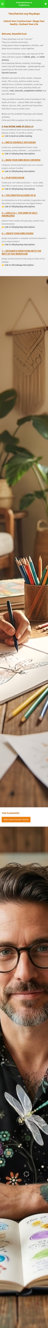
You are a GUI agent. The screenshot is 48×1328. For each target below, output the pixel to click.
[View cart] (45, 4)
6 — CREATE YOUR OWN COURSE (17, 233)
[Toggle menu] (2, 4)
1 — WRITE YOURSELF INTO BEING (19, 142)
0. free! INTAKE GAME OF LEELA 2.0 (17, 126)
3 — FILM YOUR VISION (13, 177)
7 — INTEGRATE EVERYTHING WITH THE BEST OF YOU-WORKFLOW (21, 252)
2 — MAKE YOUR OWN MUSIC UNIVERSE (21, 159)
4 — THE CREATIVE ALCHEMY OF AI (19, 195)
